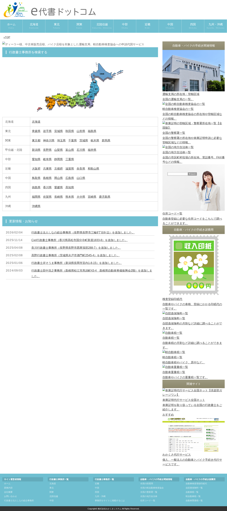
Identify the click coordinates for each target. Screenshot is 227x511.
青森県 (36, 131)
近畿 (147, 26)
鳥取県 (36, 177)
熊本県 (69, 196)
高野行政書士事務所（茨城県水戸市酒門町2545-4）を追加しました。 (75, 255)
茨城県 (83, 140)
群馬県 (106, 140)
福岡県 (36, 196)
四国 (193, 26)
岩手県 (47, 131)
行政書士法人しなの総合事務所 (19, 500)
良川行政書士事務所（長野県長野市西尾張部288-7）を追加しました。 (76, 247)
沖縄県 (36, 206)
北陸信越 (102, 26)
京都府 (58, 168)
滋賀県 (69, 168)
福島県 (92, 131)
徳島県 (36, 187)
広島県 (69, 177)
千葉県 (72, 140)
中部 (125, 26)
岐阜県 (47, 159)
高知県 (69, 187)
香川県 (47, 187)
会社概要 (8, 492)
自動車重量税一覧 (194, 500)
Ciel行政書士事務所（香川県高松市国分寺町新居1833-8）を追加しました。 (79, 240)
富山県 (69, 149)
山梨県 (58, 149)
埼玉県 (61, 140)
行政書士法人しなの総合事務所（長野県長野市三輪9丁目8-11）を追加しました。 (83, 232)
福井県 (92, 149)
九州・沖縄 (216, 26)
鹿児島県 (104, 196)
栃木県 (95, 140)
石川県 (81, 149)
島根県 (47, 177)
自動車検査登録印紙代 (196, 483)
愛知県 (36, 159)
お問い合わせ (10, 496)
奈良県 (81, 168)
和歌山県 (93, 168)
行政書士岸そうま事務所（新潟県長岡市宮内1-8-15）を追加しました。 (76, 262)
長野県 (47, 149)
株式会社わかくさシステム (109, 509)
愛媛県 (58, 187)
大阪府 (36, 168)
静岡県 (58, 159)
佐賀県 (47, 196)
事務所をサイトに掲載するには (110, 500)
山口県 (81, 177)
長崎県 (58, 196)
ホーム (11, 26)
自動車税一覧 (192, 492)
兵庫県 (47, 168)
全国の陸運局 (146, 483)
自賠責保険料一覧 (194, 488)
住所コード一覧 (147, 500)
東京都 (36, 140)
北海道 (34, 26)
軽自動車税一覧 (193, 496)
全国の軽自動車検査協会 (152, 488)
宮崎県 (92, 196)
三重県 (69, 159)
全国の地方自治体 (148, 496)
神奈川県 (48, 140)
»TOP (7, 37)
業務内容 (8, 488)
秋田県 (69, 131)
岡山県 (58, 177)
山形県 (81, 131)
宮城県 (58, 131)
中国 (170, 26)
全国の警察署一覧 (148, 492)
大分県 (81, 196)
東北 (56, 26)
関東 (79, 26)
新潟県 (36, 149)
